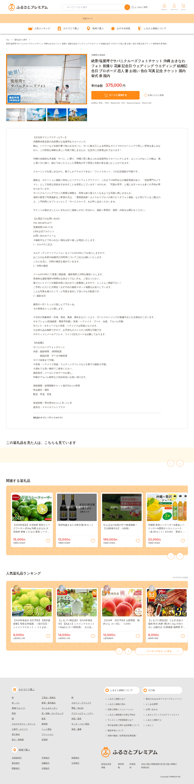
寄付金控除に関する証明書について (123, 725)
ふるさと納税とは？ (117, 699)
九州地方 (75, 763)
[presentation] (10, 79)
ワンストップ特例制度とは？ (120, 720)
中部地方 (46, 758)
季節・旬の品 (77, 708)
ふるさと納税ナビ (154, 720)
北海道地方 (17, 758)
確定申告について (116, 730)
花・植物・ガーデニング (52, 713)
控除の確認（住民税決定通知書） (122, 736)
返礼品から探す (20, 40)
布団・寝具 (76, 719)
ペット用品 (47, 729)
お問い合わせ (152, 709)
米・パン (16, 703)
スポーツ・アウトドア (81, 703)
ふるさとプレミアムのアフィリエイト (163, 715)
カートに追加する (118, 95)
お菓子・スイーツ (20, 729)
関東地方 (16, 768)
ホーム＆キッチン (50, 708)
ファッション (48, 734)
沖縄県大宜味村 (98, 55)
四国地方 (75, 758)
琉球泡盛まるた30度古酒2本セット (75, 525)
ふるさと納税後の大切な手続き (121, 715)
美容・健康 (76, 729)
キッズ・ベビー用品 (80, 724)
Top (7, 40)
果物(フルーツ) (18, 708)
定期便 (45, 740)
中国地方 (46, 768)
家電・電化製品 (49, 703)
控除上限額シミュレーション (120, 709)
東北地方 (16, 763)
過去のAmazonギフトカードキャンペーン (164, 699)
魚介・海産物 (18, 740)
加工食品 (16, 734)
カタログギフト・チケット (24, 724)
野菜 (14, 713)
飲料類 (45, 724)
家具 (44, 719)
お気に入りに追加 (156, 95)
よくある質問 (152, 704)
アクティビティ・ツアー (82, 713)
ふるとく (150, 725)
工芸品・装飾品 (49, 698)
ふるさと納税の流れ (117, 704)
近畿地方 (46, 763)
